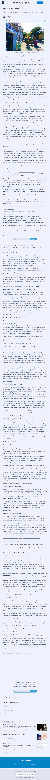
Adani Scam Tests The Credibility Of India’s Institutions (17, 483)
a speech (43, 116)
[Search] (32, 2)
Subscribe (40, 2)
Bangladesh (38, 150)
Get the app (31, 774)
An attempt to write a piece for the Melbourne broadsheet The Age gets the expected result (18, 746)
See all (5, 753)
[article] (25, 727)
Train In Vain (7, 743)
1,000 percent (11, 592)
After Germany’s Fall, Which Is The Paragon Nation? (17, 595)
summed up (22, 502)
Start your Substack (22, 774)
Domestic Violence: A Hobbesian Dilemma (15, 734)
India (18, 152)
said (32, 437)
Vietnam (43, 150)
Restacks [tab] (11, 706)
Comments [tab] (6, 706)
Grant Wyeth (8, 16)
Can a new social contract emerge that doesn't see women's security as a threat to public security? (19, 736)
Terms (27, 771)
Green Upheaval (7, 510)
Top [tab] (4, 721)
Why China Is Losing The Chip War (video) (14, 318)
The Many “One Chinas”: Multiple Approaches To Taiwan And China (21, 286)
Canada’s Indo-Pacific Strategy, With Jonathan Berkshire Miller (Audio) (21, 538)
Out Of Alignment (7, 381)
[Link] (1, 209)
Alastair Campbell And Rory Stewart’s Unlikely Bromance (18, 629)
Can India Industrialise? (9, 442)
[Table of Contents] (1, 390)
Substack (19, 777)
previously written (33, 145)
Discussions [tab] (12, 721)
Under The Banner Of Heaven (27, 172)
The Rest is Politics (12, 637)
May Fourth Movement (13, 371)
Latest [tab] (7, 721)
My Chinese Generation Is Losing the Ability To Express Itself (19, 347)
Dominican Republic (11, 152)
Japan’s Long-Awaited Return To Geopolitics (14, 416)
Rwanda (25, 152)
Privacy (24, 771)
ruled (21, 573)
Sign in (46, 2)
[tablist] (8, 706)
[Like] (4, 20)
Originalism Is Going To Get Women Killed (14, 553)
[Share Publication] (35, 2)
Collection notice (33, 771)
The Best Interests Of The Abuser (12, 725)
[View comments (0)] (7, 20)
